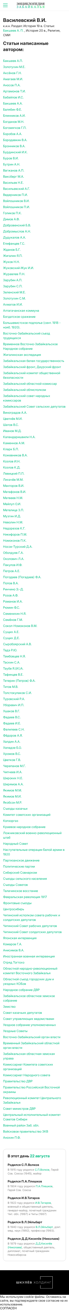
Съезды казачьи (15, 808)
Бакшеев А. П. (13, 30)
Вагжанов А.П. (13, 170)
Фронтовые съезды (17, 903)
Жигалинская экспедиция (22, 355)
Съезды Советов (15, 885)
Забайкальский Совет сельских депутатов (34, 406)
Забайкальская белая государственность (33, 361)
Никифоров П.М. (15, 534)
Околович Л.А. (13, 559)
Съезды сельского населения (25, 879)
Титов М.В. (10, 687)
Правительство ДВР (18, 1081)
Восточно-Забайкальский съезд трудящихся (26, 335)
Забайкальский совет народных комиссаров (26, 398)
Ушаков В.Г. (11, 711)
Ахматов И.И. (13, 304)
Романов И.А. (13, 601)
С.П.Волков (42, 1169)
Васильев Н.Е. (13, 182)
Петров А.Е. (11, 571)
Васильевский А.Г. (16, 189)
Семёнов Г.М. (13, 620)
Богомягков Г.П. (14, 128)
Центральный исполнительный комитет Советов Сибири (32, 1117)
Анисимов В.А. (13, 950)
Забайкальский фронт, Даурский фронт (32, 367)
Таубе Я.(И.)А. (13, 668)
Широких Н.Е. (13, 778)
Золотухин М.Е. (14, 67)
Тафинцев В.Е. (13, 674)
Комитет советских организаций (26, 815)
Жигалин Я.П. (12, 256)
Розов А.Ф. (10, 595)
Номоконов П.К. (14, 540)
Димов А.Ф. (11, 219)
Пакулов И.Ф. (12, 565)
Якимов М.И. (12, 796)
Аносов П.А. (12, 85)
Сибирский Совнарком (20, 872)
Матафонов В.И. (14, 492)
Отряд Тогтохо (13, 962)
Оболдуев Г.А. (13, 553)
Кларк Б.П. (11, 449)
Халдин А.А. (11, 741)
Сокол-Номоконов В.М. (20, 626)
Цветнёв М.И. (12, 419)
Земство (9, 1006)
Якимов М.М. (12, 790)
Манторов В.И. (13, 486)
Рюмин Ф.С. (11, 607)
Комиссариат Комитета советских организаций (28, 1067)
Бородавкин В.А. (15, 140)
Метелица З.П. (13, 510)
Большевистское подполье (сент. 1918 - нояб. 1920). (32, 325)
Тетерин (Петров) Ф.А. (19, 681)
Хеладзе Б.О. (12, 748)
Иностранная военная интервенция (29, 956)
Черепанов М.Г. (14, 766)
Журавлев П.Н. (14, 274)
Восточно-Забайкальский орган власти (31, 1037)
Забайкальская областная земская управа (29, 1056)
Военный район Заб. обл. (21, 1125)
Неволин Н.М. (13, 522)
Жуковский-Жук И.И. (18, 268)
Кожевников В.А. (15, 455)
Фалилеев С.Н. (14, 729)
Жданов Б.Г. (12, 249)
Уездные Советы (15, 1031)
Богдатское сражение (19, 317)
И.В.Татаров (43, 1202)
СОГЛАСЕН (8, 1308)
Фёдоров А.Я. (13, 735)
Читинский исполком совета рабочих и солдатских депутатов (31, 917)
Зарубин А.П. (12, 280)
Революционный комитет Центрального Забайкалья (32, 1100)
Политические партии (19, 866)
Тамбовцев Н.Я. (14, 656)
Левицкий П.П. (13, 473)
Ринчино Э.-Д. (13, 589)
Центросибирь (13, 909)
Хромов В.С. (12, 754)
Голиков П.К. (12, 213)
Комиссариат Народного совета (26, 1075)
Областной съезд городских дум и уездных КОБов (28, 981)
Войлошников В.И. (16, 201)
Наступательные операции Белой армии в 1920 (34, 852)
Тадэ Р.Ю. (10, 650)
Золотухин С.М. (14, 298)
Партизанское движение (21, 860)
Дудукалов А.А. (14, 237)
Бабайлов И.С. (13, 97)
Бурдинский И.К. (15, 152)
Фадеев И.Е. (12, 723)
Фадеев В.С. (12, 717)
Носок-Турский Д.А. (17, 546)
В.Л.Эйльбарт (44, 1227)
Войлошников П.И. (16, 207)
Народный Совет (15, 843)
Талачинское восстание (20, 891)
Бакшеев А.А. (13, 103)
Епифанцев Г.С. (14, 243)
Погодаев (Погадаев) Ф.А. (22, 577)
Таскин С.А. (11, 662)
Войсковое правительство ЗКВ (25, 1131)
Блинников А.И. (14, 115)
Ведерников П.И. (15, 195)
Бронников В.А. (14, 146)
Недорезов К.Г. (14, 528)
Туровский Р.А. (14, 699)
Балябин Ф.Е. (12, 109)
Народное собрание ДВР (21, 990)
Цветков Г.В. (12, 760)
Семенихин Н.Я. (14, 613)
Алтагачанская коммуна (21, 310)
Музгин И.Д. (12, 516)
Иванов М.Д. (12, 431)
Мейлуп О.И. (12, 504)
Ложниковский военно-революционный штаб (32, 835)
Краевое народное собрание (24, 827)
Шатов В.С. (11, 425)
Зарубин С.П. (12, 286)
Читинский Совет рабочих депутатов (30, 926)
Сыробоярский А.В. (17, 644)
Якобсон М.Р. (12, 802)
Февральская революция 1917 (25, 897)
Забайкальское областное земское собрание (29, 998)
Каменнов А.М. (14, 443)
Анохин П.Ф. (12, 1137)
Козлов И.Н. (11, 461)
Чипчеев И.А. (12, 772)
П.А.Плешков (44, 1186)
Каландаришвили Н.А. (19, 437)
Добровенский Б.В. (17, 225)
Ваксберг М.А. (13, 176)
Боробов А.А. (12, 134)
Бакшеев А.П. (13, 61)
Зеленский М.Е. (14, 292)
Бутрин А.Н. (11, 164)
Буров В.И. (11, 158)
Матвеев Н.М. (13, 498)
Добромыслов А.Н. (17, 231)
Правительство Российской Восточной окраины (31, 1089)
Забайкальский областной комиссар (30, 384)
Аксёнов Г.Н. (12, 73)
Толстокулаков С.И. (17, 693)
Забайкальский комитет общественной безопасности (31, 375)
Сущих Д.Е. (11, 638)
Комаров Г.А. (12, 944)
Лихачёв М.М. (13, 479)
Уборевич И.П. (13, 705)
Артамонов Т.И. (14, 91)
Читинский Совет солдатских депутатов (32, 932)
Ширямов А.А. (13, 784)
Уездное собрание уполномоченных (29, 1025)
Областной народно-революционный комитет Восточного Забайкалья (30, 971)
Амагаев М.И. (13, 79)
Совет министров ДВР (19, 1108)
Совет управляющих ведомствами (28, 1019)
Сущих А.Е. (11, 632)
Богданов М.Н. (13, 122)
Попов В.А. (11, 583)
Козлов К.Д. (11, 467)
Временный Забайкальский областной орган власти (31, 1045)
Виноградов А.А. (15, 412)
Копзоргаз (10, 821)
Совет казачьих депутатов (22, 1013)
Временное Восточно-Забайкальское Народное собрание (30, 346)
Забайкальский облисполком (24, 390)
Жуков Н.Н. (11, 262)
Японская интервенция (20, 938)
